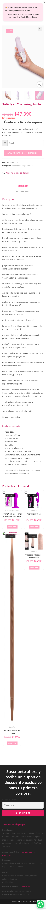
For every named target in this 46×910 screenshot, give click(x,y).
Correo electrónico (10, 800)
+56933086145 (25, 886)
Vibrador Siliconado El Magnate (34, 556)
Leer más (12, 527)
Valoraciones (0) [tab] (23, 192)
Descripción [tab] (23, 186)
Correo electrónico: (10, 852)
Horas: (5, 872)
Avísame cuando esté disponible (23, 153)
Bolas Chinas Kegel (19, 165)
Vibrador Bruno (34, 514)
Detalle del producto (11, 426)
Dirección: (6, 860)
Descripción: (7, 830)
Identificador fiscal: (10, 894)
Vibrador (30, 165)
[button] (40, 29)
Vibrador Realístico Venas (12, 731)
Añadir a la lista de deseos (17, 173)
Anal (6, 510)
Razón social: (8, 891)
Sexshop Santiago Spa (13, 824)
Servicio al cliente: (10, 886)
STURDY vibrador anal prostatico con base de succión (12, 515)
